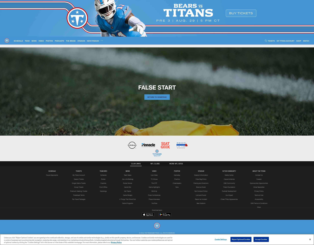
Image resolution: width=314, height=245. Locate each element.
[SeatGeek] (165, 145)
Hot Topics (127, 191)
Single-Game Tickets (79, 183)
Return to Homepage (157, 97)
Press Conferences (154, 195)
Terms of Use (259, 195)
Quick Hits (127, 187)
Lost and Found (201, 195)
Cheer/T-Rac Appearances (229, 199)
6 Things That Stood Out (127, 199)
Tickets (79, 171)
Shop (259, 207)
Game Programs (127, 203)
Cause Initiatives (229, 179)
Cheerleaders (177, 183)
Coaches (103, 183)
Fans (177, 187)
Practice (177, 179)
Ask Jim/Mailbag (127, 179)
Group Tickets (78, 187)
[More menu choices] (102, 41)
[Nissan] (132, 145)
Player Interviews (154, 199)
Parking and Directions (201, 183)
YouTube (154, 203)
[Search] (266, 40)
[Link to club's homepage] (7, 40)
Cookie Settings (221, 239)
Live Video (154, 175)
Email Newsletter (259, 187)
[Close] (310, 239)
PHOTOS (177, 171)
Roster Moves (127, 183)
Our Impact (229, 195)
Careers (259, 179)
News (128, 171)
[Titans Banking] (148, 145)
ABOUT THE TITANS (258, 171)
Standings (103, 191)
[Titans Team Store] (157, 153)
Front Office (103, 187)
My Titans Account (79, 175)
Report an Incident (201, 199)
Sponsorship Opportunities (259, 183)
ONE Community (229, 183)
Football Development (229, 191)
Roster (103, 179)
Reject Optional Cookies (241, 239)
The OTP (154, 183)
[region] (157, 239)
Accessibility (259, 199)
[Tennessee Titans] (157, 226)
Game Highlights (154, 187)
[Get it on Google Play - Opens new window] (165, 216)
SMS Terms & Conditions (259, 203)
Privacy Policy (259, 191)
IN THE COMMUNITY (229, 171)
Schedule (52, 171)
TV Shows (154, 179)
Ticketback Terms (79, 195)
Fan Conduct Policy (201, 191)
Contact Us (259, 175)
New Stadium (201, 203)
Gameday (177, 175)
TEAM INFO (103, 171)
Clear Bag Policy (201, 179)
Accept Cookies (261, 239)
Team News (127, 175)
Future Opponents (52, 175)
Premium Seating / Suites (78, 191)
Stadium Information (201, 175)
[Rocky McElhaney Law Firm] (182, 145)
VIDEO (154, 171)
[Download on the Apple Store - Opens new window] (148, 215)
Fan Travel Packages (78, 199)
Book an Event (201, 187)
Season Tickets (79, 179)
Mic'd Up (154, 191)
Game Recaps (127, 195)
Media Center (229, 175)
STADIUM (201, 171)
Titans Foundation (229, 187)
